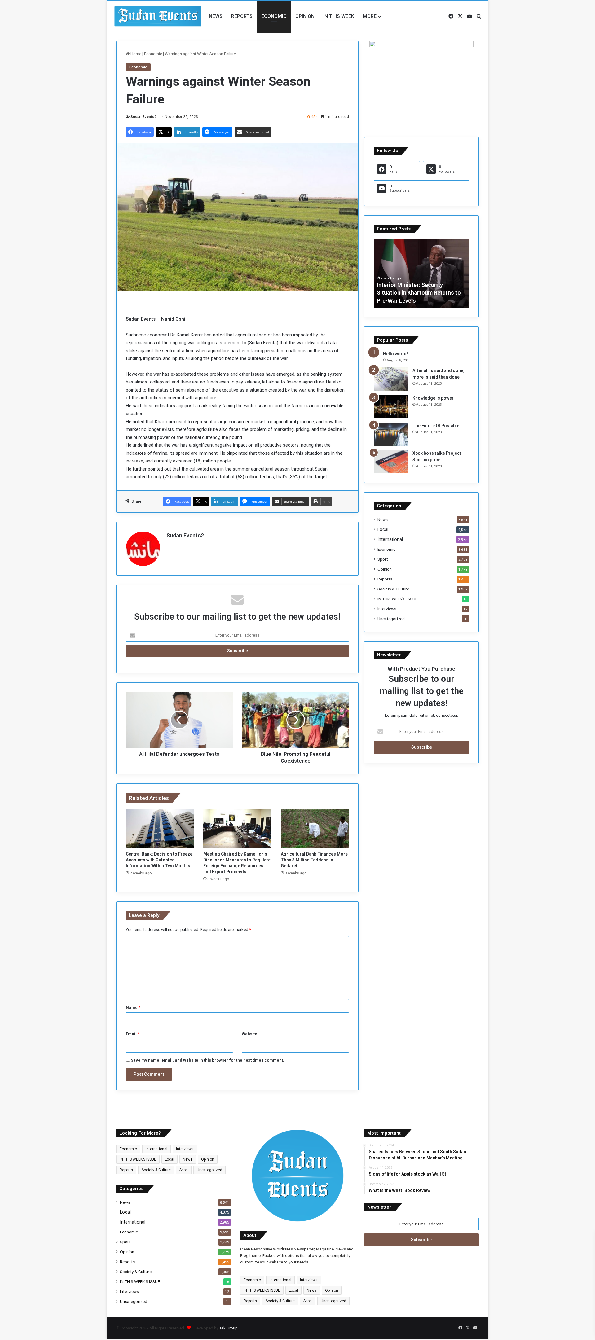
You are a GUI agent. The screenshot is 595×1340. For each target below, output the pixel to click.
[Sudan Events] (158, 16)
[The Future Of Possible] (391, 434)
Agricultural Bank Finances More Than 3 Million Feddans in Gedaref (314, 860)
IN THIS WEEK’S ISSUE (397, 598)
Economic (274, 16)
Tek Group (228, 1328)
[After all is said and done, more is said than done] (391, 379)
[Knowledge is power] (391, 406)
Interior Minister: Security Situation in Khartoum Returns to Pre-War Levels (419, 293)
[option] (421, 273)
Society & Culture (393, 588)
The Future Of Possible (435, 425)
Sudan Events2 (143, 117)
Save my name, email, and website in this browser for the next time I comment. (207, 1060)
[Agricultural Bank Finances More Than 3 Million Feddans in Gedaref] (315, 828)
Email (132, 1033)
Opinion (305, 16)
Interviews (386, 608)
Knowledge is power (433, 398)
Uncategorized (391, 618)
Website (249, 1033)
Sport (382, 559)
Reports (242, 16)
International (390, 539)
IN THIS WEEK (338, 16)
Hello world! (395, 353)
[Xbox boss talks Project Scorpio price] (391, 461)
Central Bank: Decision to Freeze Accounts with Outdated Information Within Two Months (159, 860)
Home (135, 53)
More (370, 16)
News (216, 16)
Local (382, 529)
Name (133, 1007)
